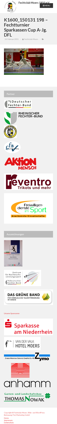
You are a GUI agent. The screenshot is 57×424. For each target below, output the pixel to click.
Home (6, 418)
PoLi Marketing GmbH (21, 415)
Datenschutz (9, 422)
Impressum (8, 420)
